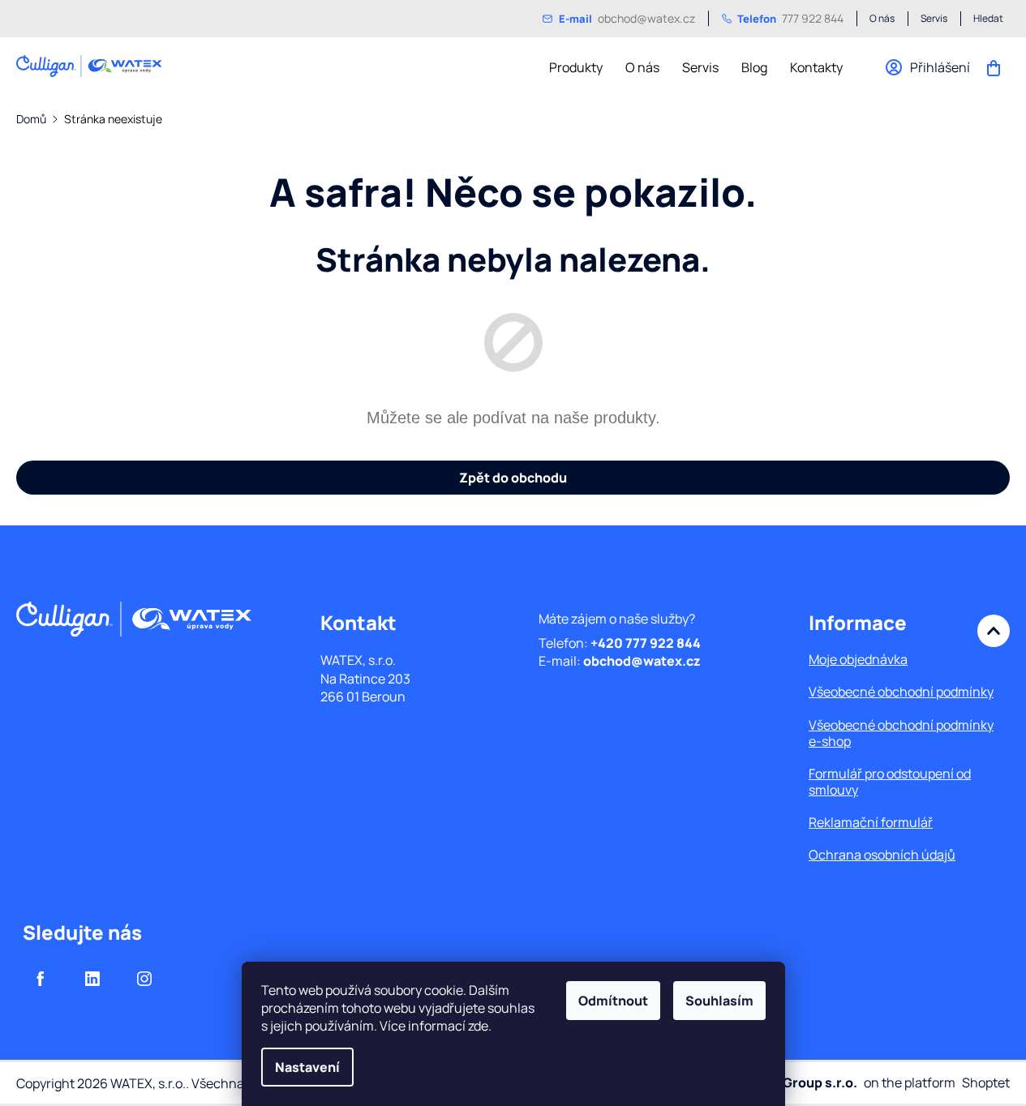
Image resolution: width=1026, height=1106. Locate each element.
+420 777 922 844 (645, 643)
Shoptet (986, 1083)
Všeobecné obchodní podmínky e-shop (901, 733)
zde (478, 1026)
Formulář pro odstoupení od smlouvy (890, 781)
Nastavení (307, 1067)
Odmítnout (613, 1001)
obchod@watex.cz (627, 18)
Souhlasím (719, 1001)
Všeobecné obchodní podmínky (901, 692)
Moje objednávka (858, 659)
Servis (934, 18)
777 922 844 (790, 18)
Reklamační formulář (871, 822)
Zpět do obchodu (513, 478)
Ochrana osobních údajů (882, 855)
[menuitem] (576, 67)
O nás (882, 18)
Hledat (988, 18)
